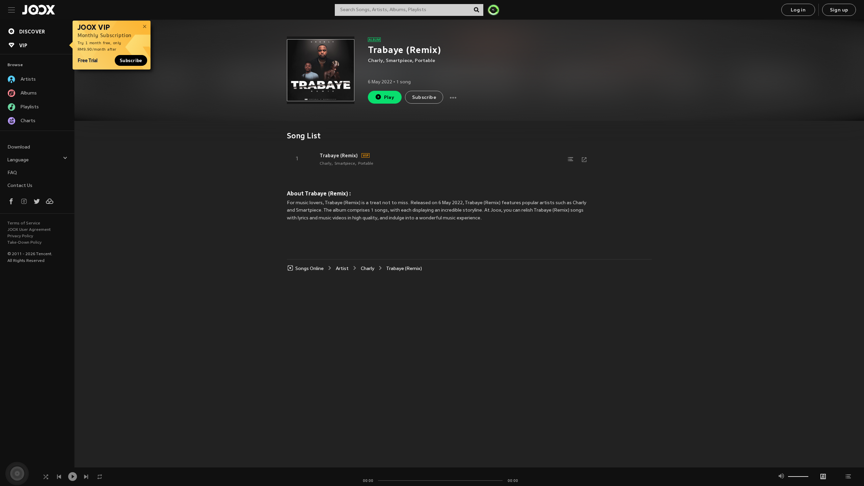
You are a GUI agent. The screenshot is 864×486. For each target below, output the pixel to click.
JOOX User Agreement (29, 229)
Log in (798, 10)
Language (18, 160)
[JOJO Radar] (493, 10)
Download (18, 147)
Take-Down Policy (24, 242)
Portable (425, 60)
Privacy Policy (20, 236)
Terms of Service (23, 223)
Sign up (839, 10)
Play (389, 97)
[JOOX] (38, 10)
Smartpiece (399, 60)
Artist (342, 268)
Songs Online (309, 268)
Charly (375, 60)
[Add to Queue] (570, 159)
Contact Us (19, 185)
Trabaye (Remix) (339, 155)
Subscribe (131, 60)
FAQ (12, 173)
